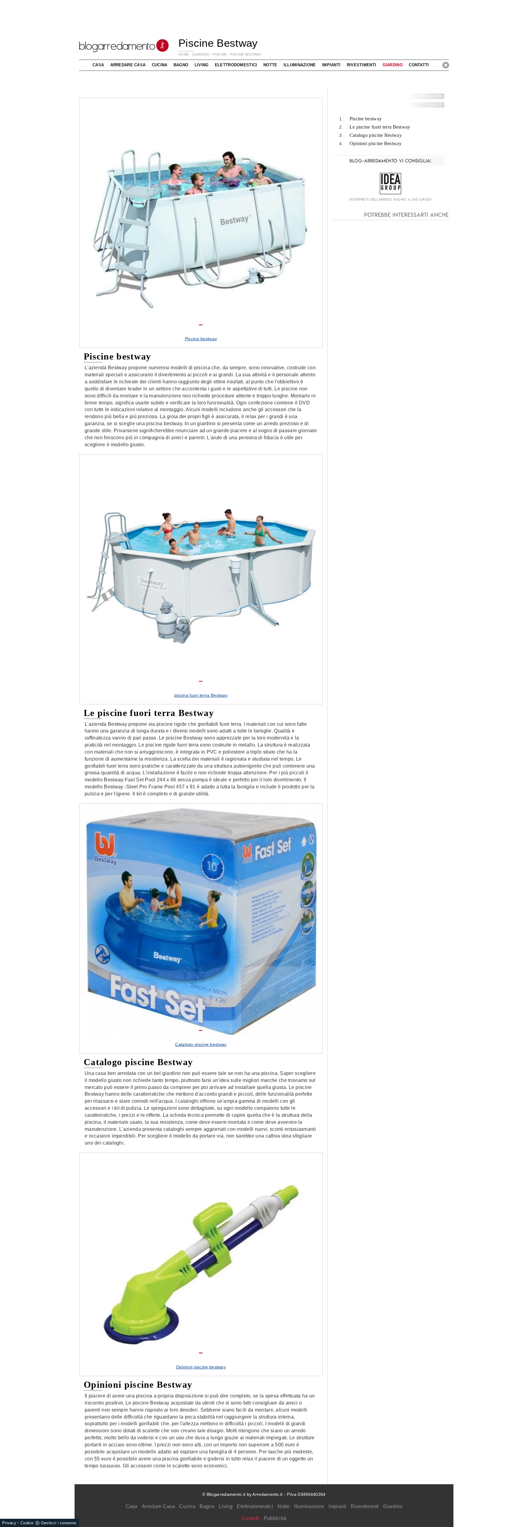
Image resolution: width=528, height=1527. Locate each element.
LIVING (202, 65)
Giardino (392, 1506)
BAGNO (181, 65)
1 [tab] (201, 325)
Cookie (26, 1523)
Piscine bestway (366, 119)
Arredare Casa (158, 1506)
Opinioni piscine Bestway (376, 143)
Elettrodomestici (255, 1506)
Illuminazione (309, 1506)
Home (183, 54)
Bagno (207, 1506)
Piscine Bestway (245, 54)
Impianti (337, 1506)
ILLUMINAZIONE (300, 65)
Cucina (187, 1506)
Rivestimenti (365, 1506)
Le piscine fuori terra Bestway (380, 127)
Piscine (220, 54)
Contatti (419, 65)
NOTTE (270, 65)
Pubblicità (275, 1518)
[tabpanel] (201, 223)
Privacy (9, 1523)
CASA (98, 65)
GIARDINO (201, 54)
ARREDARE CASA (128, 65)
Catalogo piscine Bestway (376, 135)
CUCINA (159, 65)
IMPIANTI (331, 65)
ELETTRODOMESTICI (236, 65)
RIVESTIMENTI (361, 65)
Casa (132, 1506)
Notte (283, 1506)
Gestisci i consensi (59, 1523)
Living (226, 1506)
